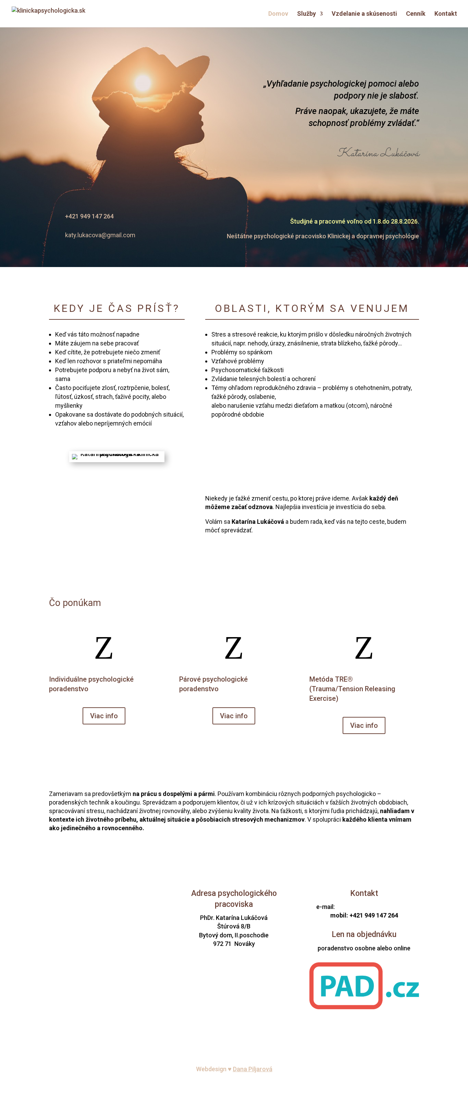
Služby (306, 14)
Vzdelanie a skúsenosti (364, 14)
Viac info (104, 716)
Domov (278, 14)
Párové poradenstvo (103, 923)
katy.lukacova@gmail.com (374, 906)
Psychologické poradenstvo (104, 915)
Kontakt (445, 14)
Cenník (416, 14)
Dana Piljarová (252, 1069)
